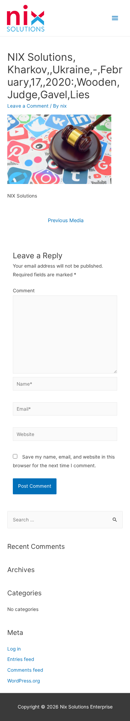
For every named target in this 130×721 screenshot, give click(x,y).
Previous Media (66, 220)
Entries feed (20, 659)
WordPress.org (23, 681)
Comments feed (25, 670)
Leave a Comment (28, 106)
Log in (14, 649)
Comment (24, 290)
